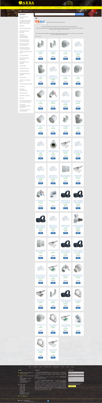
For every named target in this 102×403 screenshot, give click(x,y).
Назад (82, 11)
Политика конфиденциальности (29, 401)
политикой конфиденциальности (74, 384)
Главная (20, 10)
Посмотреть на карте (23, 373)
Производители (26, 10)
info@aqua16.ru (25, 395)
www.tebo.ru (39, 36)
